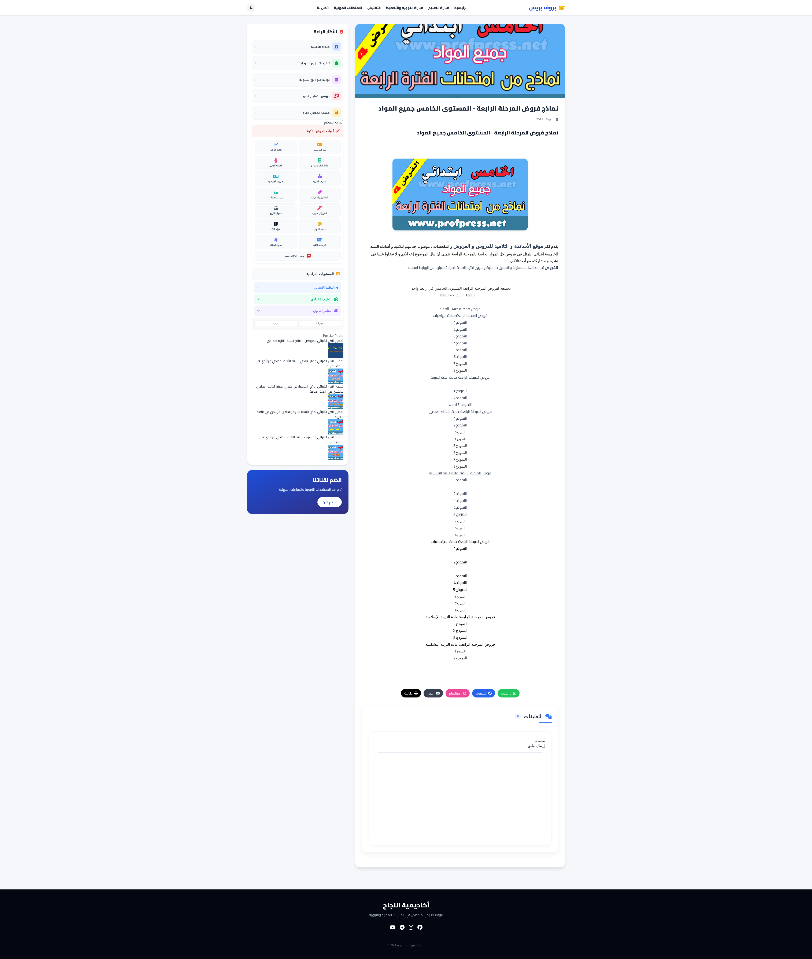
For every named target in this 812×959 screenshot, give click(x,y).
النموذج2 (460, 329)
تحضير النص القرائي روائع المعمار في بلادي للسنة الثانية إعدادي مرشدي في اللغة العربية (299, 389)
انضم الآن (329, 502)
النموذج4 (460, 343)
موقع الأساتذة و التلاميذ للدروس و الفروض (498, 246)
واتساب (506, 693)
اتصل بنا (323, 7)
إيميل (431, 693)
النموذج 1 (460, 390)
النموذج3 (460, 336)
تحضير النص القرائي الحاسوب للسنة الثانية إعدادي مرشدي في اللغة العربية (301, 439)
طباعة (408, 693)
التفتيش (374, 7)
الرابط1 (470, 295)
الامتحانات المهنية (348, 7)
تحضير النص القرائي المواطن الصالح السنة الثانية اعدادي (305, 340)
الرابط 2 (458, 295)
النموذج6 (460, 453)
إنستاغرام (455, 693)
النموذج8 (460, 466)
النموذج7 (460, 459)
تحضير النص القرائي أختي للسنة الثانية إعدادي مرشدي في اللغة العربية (300, 414)
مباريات (319, 323)
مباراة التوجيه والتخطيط (404, 7)
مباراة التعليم (438, 7)
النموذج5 (460, 349)
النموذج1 (460, 322)
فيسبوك (481, 693)
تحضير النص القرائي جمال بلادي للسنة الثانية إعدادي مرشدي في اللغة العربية (299, 363)
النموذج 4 (460, 439)
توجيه (275, 323)
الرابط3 (444, 295)
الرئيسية (461, 7)
